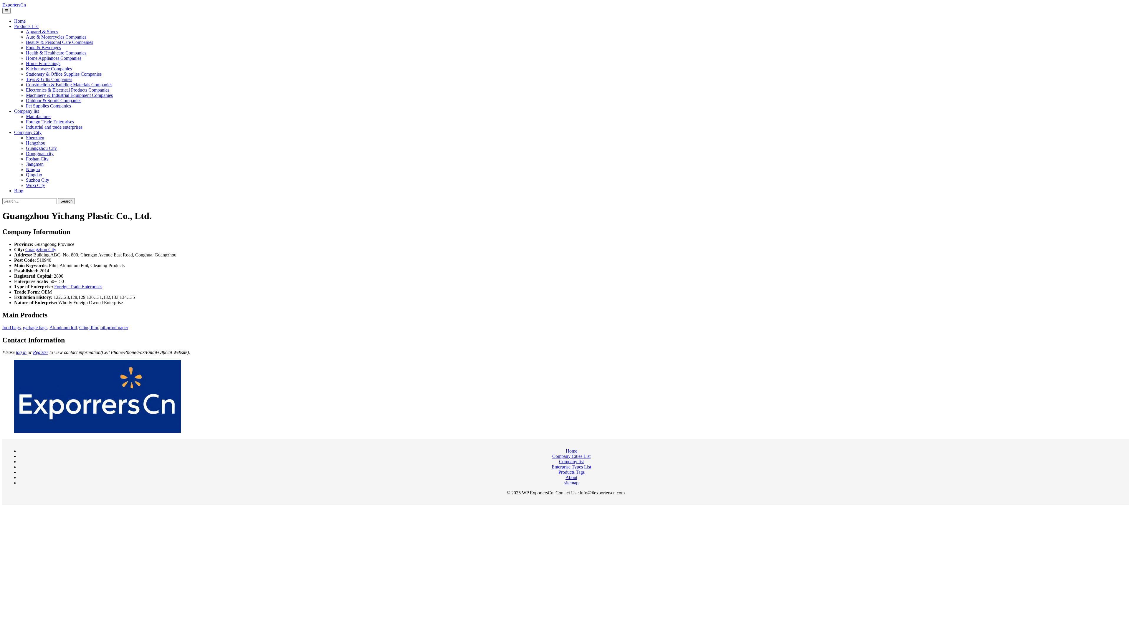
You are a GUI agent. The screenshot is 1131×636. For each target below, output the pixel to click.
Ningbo (33, 169)
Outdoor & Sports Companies (53, 100)
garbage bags (35, 327)
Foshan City (37, 158)
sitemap (571, 482)
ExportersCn (14, 4)
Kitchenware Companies (49, 68)
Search (66, 201)
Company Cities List (571, 456)
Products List (26, 26)
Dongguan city (40, 153)
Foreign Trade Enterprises (50, 121)
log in (21, 352)
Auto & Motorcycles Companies (56, 36)
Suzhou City (37, 180)
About (571, 477)
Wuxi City (35, 185)
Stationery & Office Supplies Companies (64, 74)
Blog (18, 190)
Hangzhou (35, 142)
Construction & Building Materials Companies (69, 84)
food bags (11, 327)
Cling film (88, 327)
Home (20, 21)
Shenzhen (35, 137)
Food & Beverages (43, 47)
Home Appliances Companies (53, 58)
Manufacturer (38, 116)
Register (40, 352)
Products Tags (571, 472)
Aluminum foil (63, 327)
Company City (28, 132)
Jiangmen (35, 164)
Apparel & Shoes (42, 31)
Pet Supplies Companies (48, 105)
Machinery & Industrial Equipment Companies (69, 95)
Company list (26, 111)
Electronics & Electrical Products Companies (67, 89)
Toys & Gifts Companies (49, 79)
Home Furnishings (43, 63)
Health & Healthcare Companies (56, 52)
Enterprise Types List (571, 466)
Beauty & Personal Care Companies (59, 42)
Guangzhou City (41, 148)
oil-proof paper (114, 327)
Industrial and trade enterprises (54, 127)
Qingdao (34, 174)
